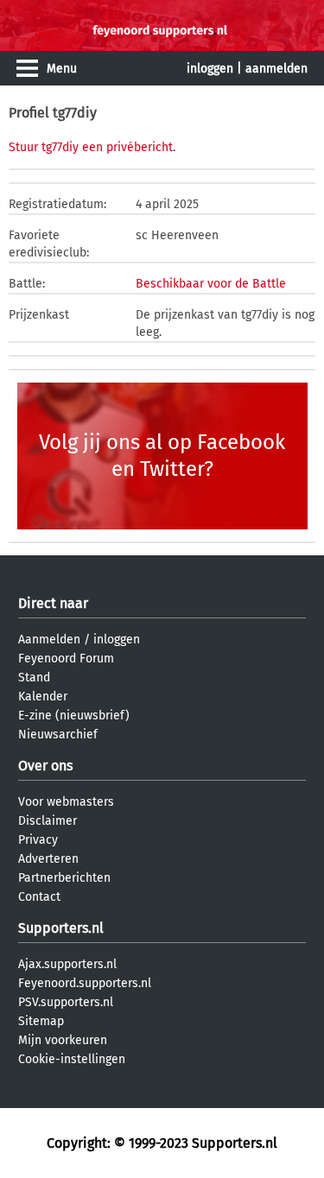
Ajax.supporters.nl (67, 964)
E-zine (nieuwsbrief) (74, 715)
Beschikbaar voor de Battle (211, 283)
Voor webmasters (66, 802)
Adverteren (48, 859)
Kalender (42, 696)
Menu (62, 68)
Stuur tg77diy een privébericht (91, 147)
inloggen (210, 68)
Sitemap (41, 1021)
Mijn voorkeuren (62, 1040)
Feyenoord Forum (66, 658)
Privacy (38, 840)
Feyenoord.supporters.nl (84, 983)
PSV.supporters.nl (65, 1002)
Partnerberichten (64, 878)
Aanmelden (49, 639)
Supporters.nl (61, 928)
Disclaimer (47, 821)
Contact (39, 897)
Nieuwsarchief (58, 734)
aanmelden (276, 68)
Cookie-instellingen (71, 1059)
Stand (34, 677)
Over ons (45, 765)
